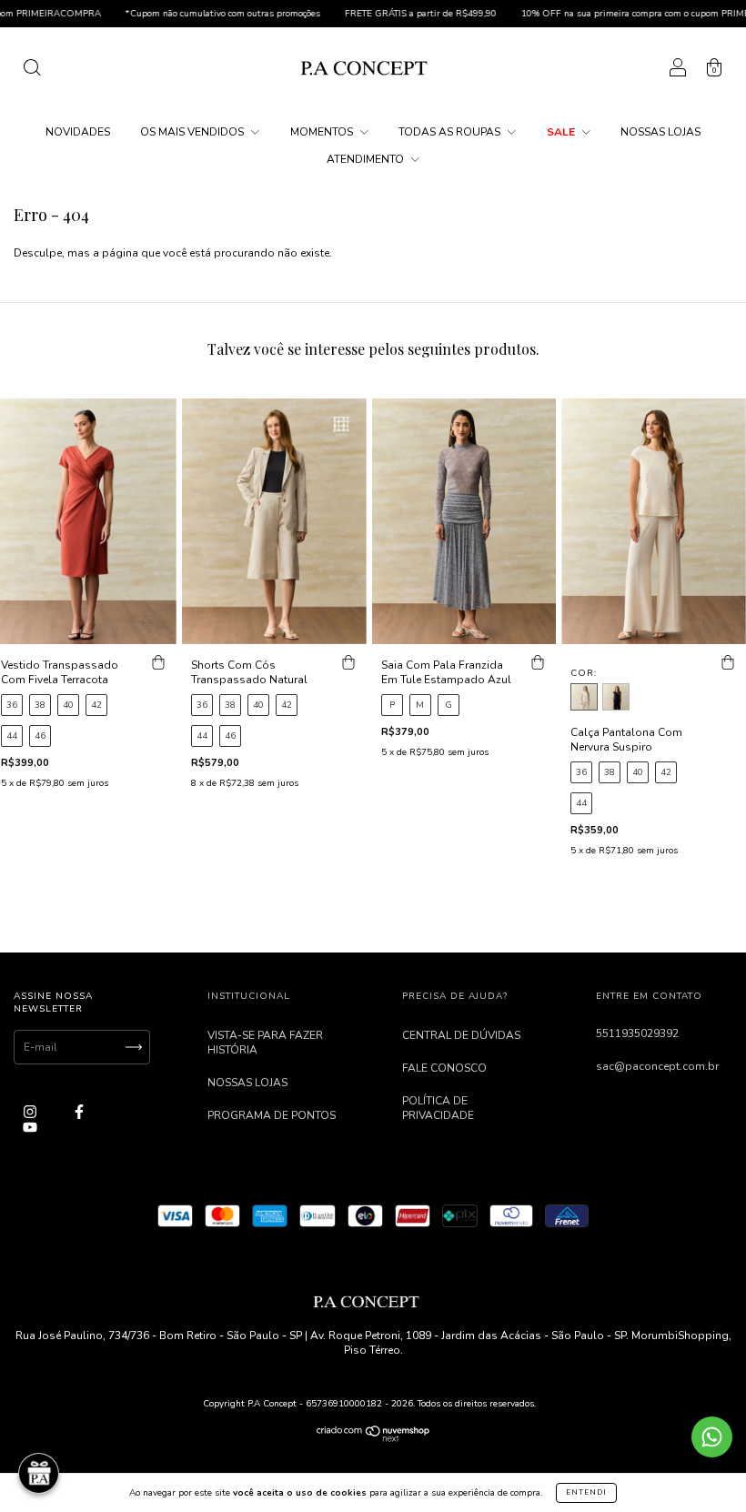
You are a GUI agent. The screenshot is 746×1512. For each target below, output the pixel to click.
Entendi (586, 1492)
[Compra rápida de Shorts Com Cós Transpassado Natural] (348, 662)
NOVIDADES (77, 132)
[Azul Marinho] (616, 697)
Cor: (583, 673)
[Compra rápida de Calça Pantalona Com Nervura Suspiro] (728, 662)
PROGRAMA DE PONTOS (271, 1115)
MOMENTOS (323, 132)
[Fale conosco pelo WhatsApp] (711, 1436)
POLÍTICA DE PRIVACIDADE (438, 1108)
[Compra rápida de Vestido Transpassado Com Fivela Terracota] (158, 662)
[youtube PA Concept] (30, 1127)
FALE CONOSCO (444, 1068)
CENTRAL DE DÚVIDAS (461, 1035)
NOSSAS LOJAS (660, 132)
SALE (562, 132)
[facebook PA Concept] (79, 1112)
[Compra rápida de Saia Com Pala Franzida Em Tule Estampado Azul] (537, 662)
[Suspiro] (584, 697)
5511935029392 (637, 1033)
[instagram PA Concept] (31, 1112)
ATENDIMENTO (367, 159)
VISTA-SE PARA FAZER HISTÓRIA (265, 1042)
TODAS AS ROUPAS (450, 132)
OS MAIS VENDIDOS (193, 132)
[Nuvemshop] (373, 1438)
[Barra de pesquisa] (32, 71)
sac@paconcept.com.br (657, 1066)
